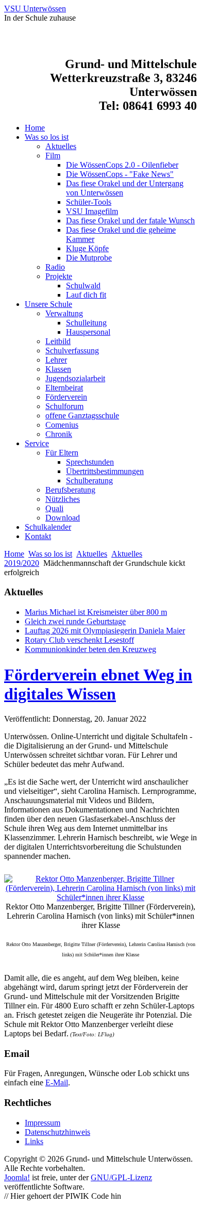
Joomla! (17, 1177)
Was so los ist (50, 553)
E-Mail (56, 1082)
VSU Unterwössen (35, 8)
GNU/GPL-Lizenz (121, 1177)
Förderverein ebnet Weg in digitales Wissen (98, 684)
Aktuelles (91, 553)
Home (14, 553)
